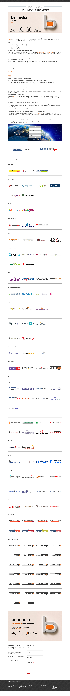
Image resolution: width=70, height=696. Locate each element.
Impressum (53, 688)
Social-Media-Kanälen (39, 113)
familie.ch (9, 70)
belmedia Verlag (12, 36)
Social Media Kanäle (54, 687)
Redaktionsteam (15, 96)
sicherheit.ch (10, 71)
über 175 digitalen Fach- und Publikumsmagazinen (45, 52)
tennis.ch (9, 76)
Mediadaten (53, 685)
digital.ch (9, 75)
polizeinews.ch (53, 104)
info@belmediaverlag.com (22, 686)
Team (52, 684)
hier (26, 122)
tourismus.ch (10, 72)
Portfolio (9, 39)
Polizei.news (11, 104)
